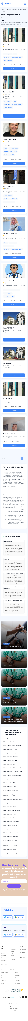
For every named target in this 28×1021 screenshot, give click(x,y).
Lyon (2, 975)
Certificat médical (13, 950)
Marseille (3, 977)
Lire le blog (4, 964)
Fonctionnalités (5, 951)
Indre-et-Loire (23, 9)
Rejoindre (3, 957)
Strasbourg (17, 980)
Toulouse (3, 980)
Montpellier (17, 983)
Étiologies (22, 957)
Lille (16, 977)
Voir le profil (14, 68)
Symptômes (23, 952)
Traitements (23, 955)
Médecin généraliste (12, 9)
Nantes (16, 972)
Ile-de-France (4, 972)
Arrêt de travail (13, 954)
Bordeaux (17, 975)
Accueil (3, 9)
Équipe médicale (3, 954)
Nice (2, 983)
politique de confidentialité (18, 890)
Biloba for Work (3, 961)
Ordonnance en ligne (14, 958)
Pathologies (23, 949)
